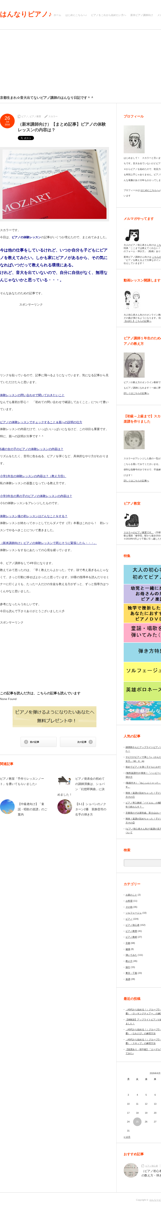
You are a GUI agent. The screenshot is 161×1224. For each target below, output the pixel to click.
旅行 (128, 967)
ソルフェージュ (134, 913)
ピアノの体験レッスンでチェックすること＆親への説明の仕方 (41, 422)
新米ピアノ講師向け (141, 15)
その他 (129, 907)
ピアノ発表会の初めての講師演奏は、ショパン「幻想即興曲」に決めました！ (81, 786)
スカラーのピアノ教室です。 (139, 532)
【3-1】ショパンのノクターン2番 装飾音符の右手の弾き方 (90, 809)
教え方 (129, 961)
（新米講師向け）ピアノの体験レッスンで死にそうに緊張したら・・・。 (48, 543)
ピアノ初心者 (132, 925)
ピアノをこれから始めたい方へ (108, 15)
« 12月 (127, 1137)
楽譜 (128, 979)
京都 (128, 943)
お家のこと (131, 895)
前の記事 (34, 742)
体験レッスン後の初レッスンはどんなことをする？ (34, 516)
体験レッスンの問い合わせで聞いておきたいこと (32, 395)
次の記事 (82, 742)
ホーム (57, 15)
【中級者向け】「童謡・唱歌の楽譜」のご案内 (32, 809)
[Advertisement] (54, 336)
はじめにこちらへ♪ (76, 15)
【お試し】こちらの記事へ (137, 321)
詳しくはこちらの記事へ (136, 393)
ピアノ (24, 116)
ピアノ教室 (35, 116)
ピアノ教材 (131, 937)
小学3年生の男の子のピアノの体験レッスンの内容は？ (36, 496)
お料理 (129, 901)
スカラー (53, 116)
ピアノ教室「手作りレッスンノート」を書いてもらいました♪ (22, 781)
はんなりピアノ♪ (26, 14)
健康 (128, 949)
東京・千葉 (131, 973)
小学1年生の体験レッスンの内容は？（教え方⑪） (33, 476)
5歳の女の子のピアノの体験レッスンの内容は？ (31, 449)
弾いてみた (131, 955)
